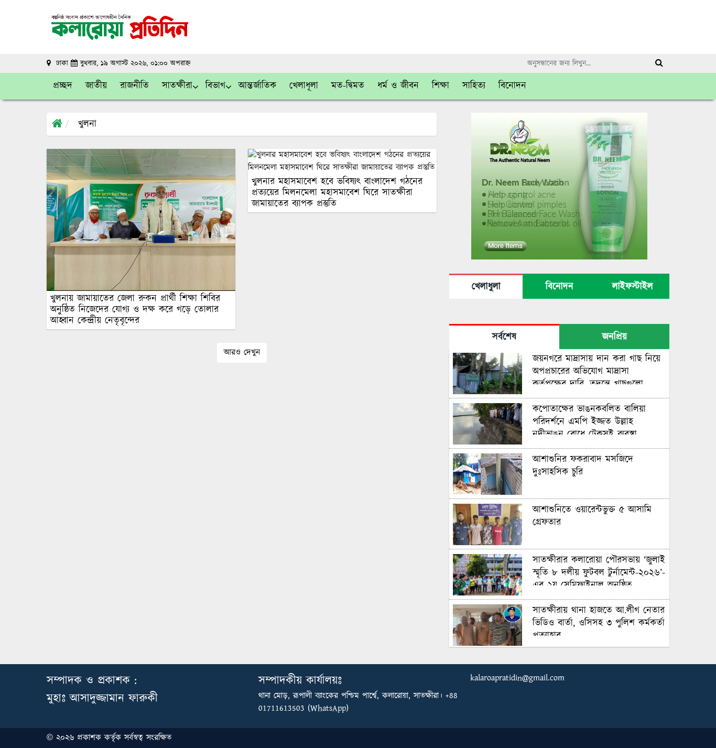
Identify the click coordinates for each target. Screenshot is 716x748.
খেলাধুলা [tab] (486, 287)
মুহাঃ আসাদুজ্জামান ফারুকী (102, 698)
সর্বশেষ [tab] (504, 337)
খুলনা (87, 124)
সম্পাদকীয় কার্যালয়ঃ (300, 681)
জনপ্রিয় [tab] (614, 337)
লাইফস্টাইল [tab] (632, 287)
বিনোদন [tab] (559, 287)
